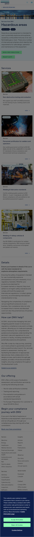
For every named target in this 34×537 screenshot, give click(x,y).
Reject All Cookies (17, 525)
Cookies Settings (17, 530)
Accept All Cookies (17, 520)
